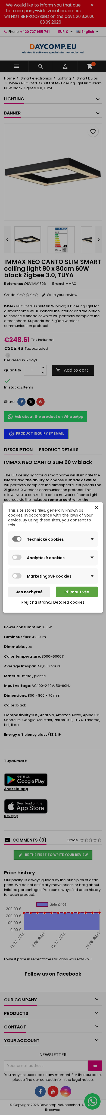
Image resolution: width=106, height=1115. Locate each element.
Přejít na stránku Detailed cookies (53, 602)
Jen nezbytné (29, 592)
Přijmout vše (76, 592)
